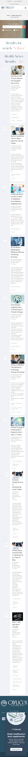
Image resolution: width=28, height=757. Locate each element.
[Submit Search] (23, 26)
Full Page (13, 90)
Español (9, 1)
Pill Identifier (18, 1)
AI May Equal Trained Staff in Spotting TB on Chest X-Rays (17, 555)
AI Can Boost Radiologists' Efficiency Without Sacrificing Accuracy (17, 252)
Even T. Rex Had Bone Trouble (16, 624)
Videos (17, 30)
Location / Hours (14, 4)
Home (8, 15)
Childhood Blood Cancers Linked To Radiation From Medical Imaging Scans (17, 199)
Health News (8, 30)
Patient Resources (16, 15)
